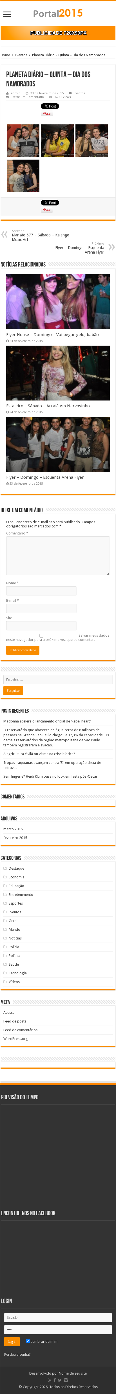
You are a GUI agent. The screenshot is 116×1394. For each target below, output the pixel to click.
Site (9, 618)
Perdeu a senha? (17, 1354)
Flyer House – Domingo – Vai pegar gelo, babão (52, 334)
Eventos (21, 55)
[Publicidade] (58, 33)
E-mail (12, 600)
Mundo (14, 929)
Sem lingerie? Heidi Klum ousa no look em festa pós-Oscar (50, 776)
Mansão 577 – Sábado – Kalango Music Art (40, 235)
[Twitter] (59, 1380)
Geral (13, 921)
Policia (14, 947)
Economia (16, 877)
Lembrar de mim (43, 1341)
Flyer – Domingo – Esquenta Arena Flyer (79, 248)
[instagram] (65, 1380)
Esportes (16, 903)
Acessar (9, 1012)
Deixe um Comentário (28, 97)
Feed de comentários (20, 1030)
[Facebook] (54, 1380)
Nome (12, 583)
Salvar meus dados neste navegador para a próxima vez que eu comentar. (57, 637)
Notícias (15, 938)
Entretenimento (21, 894)
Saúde (14, 964)
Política (14, 956)
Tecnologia (18, 973)
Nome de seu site (73, 1373)
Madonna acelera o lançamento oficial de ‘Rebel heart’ (47, 721)
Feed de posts (14, 1021)
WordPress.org (15, 1039)
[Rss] (50, 1380)
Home (5, 55)
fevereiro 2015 (15, 838)
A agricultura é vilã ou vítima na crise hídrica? (39, 754)
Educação (16, 886)
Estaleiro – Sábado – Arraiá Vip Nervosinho (48, 405)
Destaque (16, 868)
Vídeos (14, 982)
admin (16, 93)
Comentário (17, 533)
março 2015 (13, 829)
